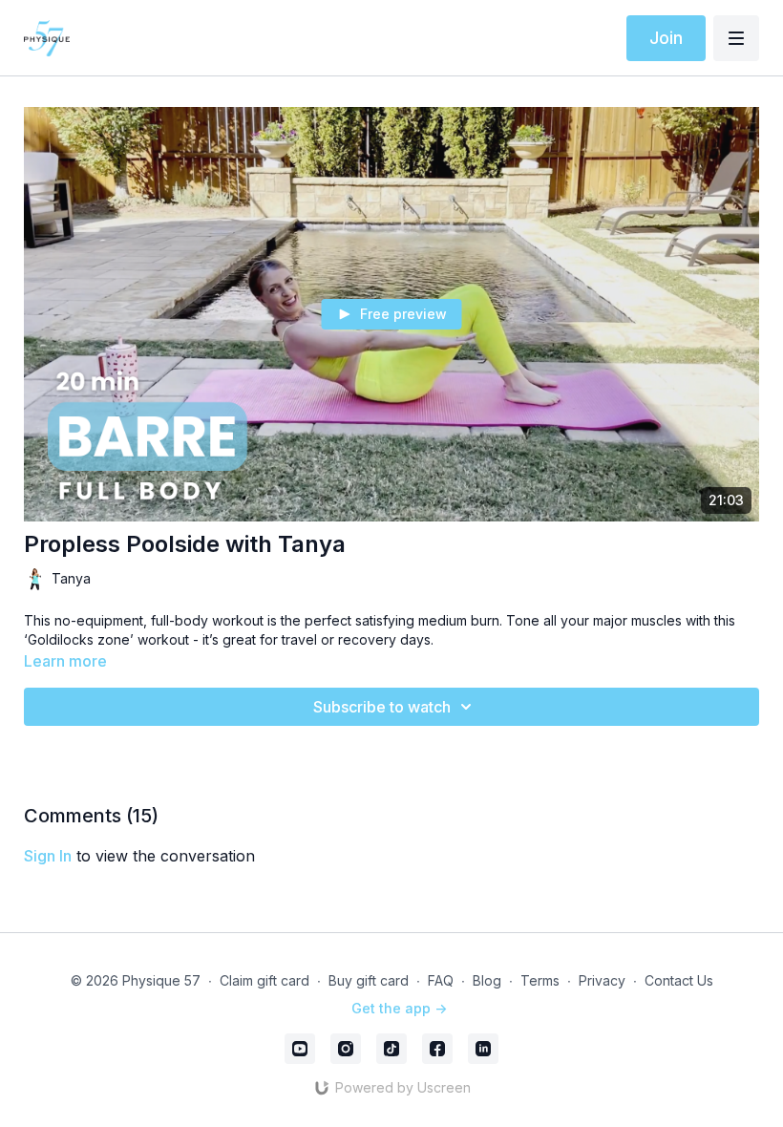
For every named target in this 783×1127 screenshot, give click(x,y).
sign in (48, 855)
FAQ (441, 980)
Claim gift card (264, 980)
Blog (487, 980)
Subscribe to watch (382, 706)
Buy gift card (368, 980)
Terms (540, 980)
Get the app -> (399, 1008)
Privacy (602, 980)
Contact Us (679, 980)
